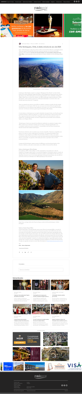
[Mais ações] (62, 43)
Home (20, 245)
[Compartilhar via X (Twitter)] (22, 252)
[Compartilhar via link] (28, 252)
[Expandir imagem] (41, 175)
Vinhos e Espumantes (26, 245)
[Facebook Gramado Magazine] (76, 1)
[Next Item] (79, 25)
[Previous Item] (2, 25)
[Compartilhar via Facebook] (19, 252)
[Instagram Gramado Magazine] (74, 1)
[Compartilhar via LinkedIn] (25, 252)
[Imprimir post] (31, 252)
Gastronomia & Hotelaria (23, 248)
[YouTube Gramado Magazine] (78, 1)
